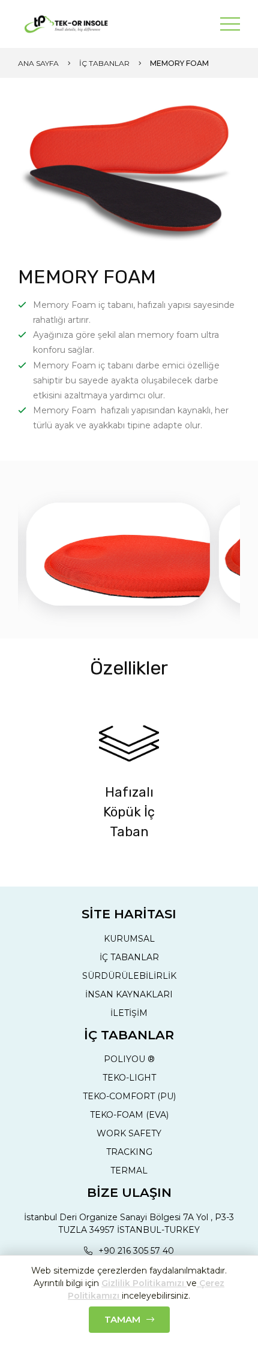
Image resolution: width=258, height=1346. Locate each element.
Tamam (122, 1319)
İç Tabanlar (104, 63)
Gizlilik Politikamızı (144, 1283)
